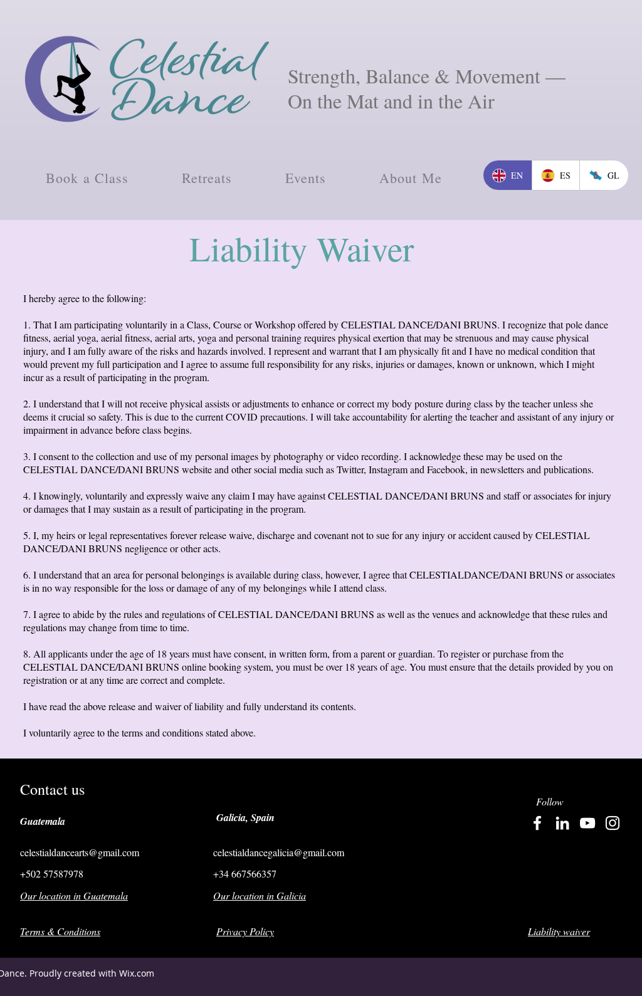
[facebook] (537, 823)
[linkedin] (562, 823)
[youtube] (587, 823)
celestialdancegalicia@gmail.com (278, 852)
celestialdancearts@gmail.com (79, 852)
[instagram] (612, 823)
